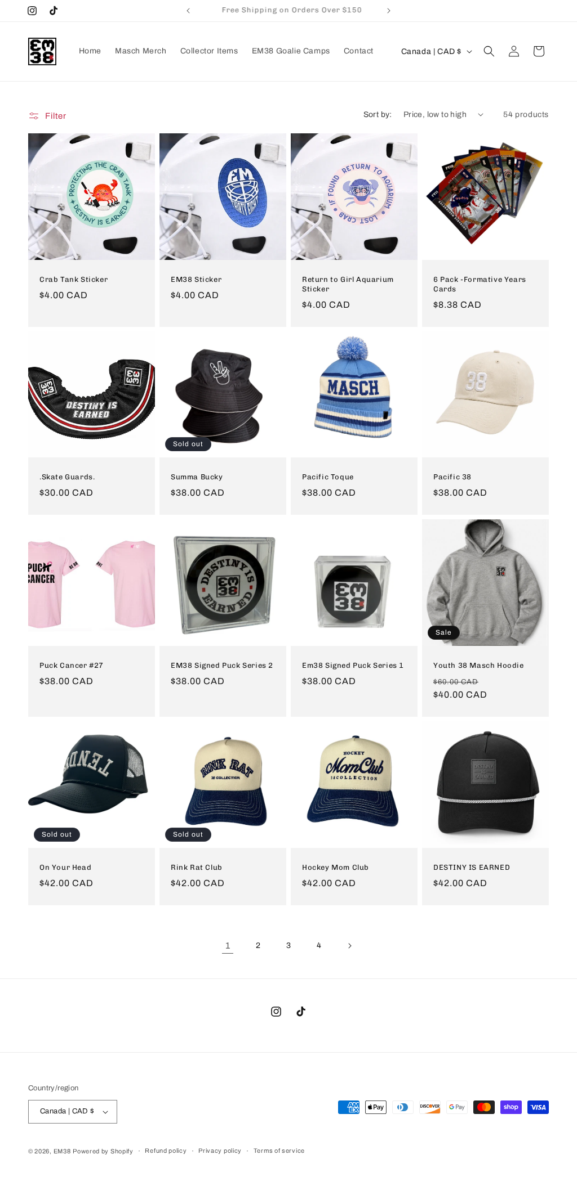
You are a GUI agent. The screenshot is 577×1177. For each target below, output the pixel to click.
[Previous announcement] (188, 10)
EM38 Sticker (196, 279)
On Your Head (65, 867)
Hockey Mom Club (335, 867)
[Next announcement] (388, 10)
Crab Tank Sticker (73, 279)
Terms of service (279, 1150)
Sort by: (377, 114)
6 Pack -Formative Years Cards (479, 284)
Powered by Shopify (103, 1151)
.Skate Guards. (67, 477)
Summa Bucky (197, 477)
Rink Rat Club (197, 867)
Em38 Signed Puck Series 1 (353, 665)
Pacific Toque (328, 477)
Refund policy (166, 1150)
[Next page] (349, 945)
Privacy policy (220, 1150)
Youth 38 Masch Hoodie (478, 665)
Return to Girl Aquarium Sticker (348, 284)
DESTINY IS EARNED (471, 867)
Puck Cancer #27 (71, 665)
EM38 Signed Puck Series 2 (222, 665)
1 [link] (227, 945)
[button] (489, 51)
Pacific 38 (452, 477)
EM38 (62, 1151)
